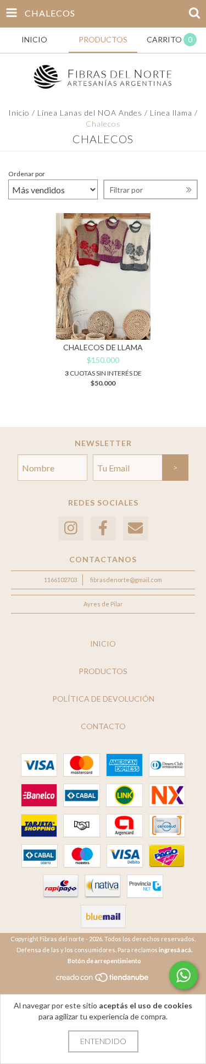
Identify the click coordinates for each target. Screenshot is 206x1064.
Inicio (19, 112)
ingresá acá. (175, 949)
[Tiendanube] (103, 980)
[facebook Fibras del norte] (103, 528)
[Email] (135, 528)
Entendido (103, 1041)
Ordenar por (26, 174)
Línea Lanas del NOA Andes (89, 112)
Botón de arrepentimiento (104, 960)
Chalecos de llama (103, 347)
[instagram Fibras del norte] (70, 528)
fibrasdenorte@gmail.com (126, 579)
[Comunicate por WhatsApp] (183, 975)
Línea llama (172, 112)
